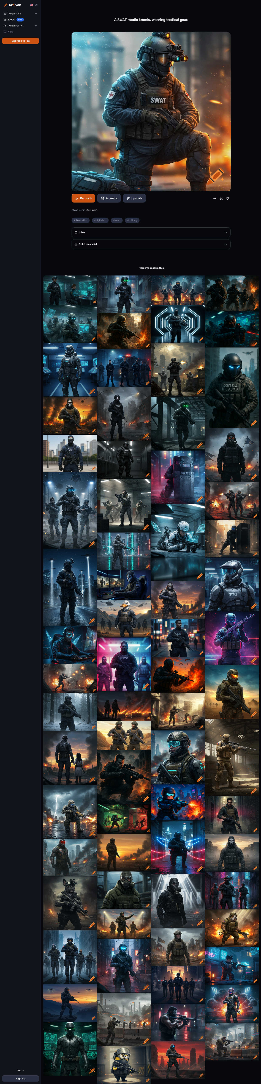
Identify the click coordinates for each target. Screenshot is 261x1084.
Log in (20, 1070)
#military (132, 220)
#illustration (80, 220)
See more (91, 210)
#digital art (100, 220)
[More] (214, 198)
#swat (116, 220)
